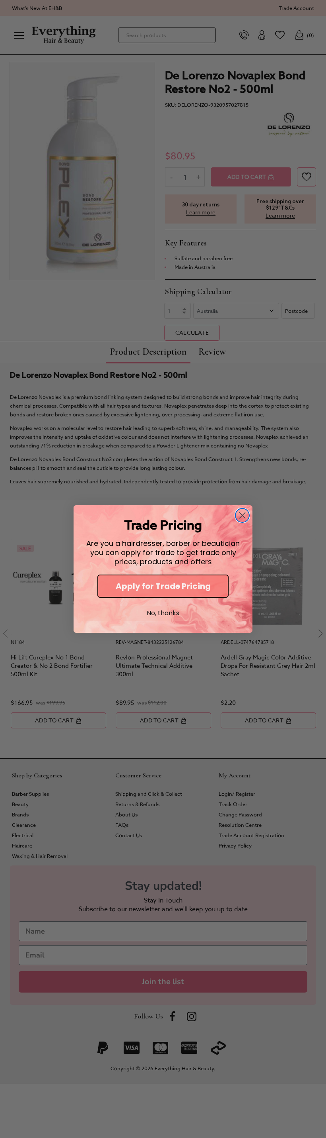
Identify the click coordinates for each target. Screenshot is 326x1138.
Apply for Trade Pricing (163, 586)
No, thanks (163, 613)
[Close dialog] (242, 515)
